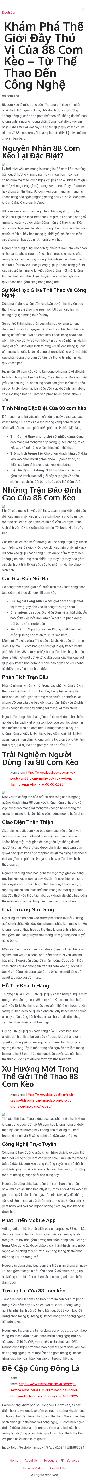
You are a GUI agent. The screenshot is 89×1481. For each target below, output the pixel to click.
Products (50, 1460)
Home (14, 1460)
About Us (31, 1460)
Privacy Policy (33, 1468)
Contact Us (58, 1468)
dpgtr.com (9, 12)
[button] (83, 9)
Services (73, 1460)
